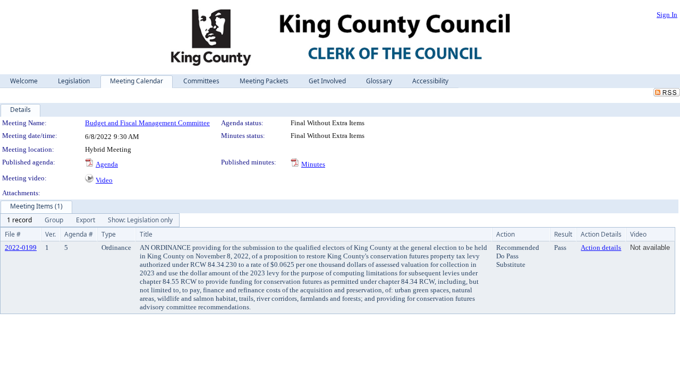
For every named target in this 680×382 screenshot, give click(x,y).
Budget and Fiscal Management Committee (147, 123)
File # (13, 234)
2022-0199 (21, 247)
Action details (601, 247)
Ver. (50, 234)
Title (146, 234)
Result (563, 234)
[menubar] (90, 220)
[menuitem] (19, 220)
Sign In (667, 15)
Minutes (313, 164)
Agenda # (78, 234)
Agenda (107, 164)
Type (108, 234)
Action (505, 234)
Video (104, 180)
